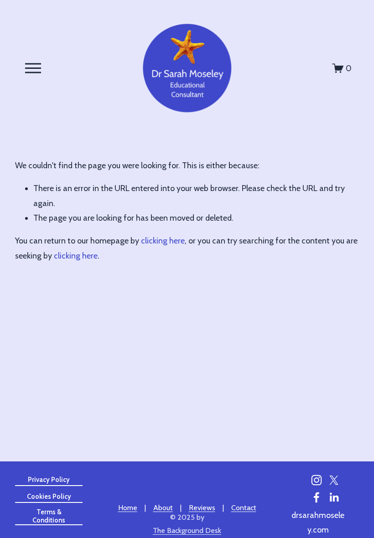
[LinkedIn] (333, 497)
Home (127, 507)
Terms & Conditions (48, 516)
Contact (243, 507)
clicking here (163, 240)
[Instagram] (316, 480)
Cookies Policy (49, 496)
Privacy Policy (49, 480)
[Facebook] (316, 497)
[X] (333, 480)
